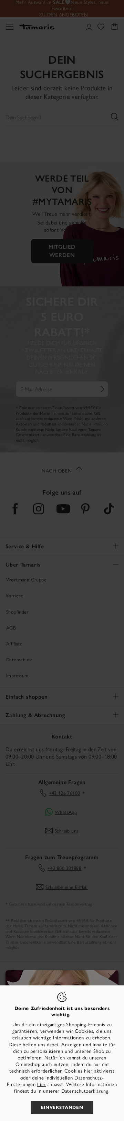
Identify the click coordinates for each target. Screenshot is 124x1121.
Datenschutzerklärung (84, 1091)
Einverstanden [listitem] (62, 1107)
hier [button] (41, 1084)
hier (88, 1071)
